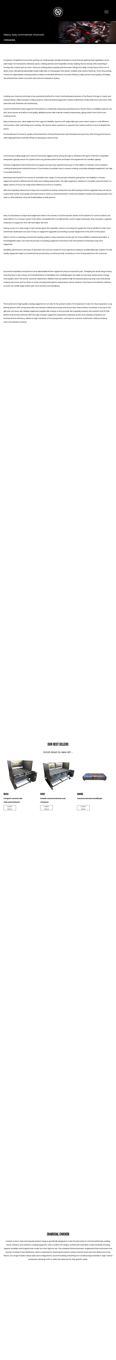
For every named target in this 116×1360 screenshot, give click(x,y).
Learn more (9, 807)
